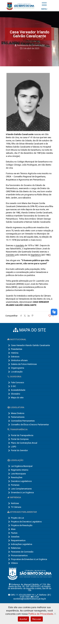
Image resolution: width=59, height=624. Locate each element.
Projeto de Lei (17, 518)
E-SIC (13, 386)
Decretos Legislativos (21, 481)
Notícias (15, 503)
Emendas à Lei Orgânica (22, 492)
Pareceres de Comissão (22, 552)
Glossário (15, 394)
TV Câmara (16, 507)
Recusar (36, 619)
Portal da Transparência (22, 435)
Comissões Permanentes (23, 421)
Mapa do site (17, 397)
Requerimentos (18, 540)
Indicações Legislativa (21, 544)
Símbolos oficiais (19, 360)
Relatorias (15, 548)
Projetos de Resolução (21, 525)
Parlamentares (17, 417)
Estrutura (15, 356)
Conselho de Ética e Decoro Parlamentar (30, 424)
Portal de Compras (20, 439)
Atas (13, 529)
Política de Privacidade (40, 613)
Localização (17, 371)
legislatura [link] (36, 255)
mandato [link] (20, 245)
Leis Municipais (18, 473)
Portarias (15, 485)
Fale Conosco (17, 382)
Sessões (15, 536)
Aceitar (23, 619)
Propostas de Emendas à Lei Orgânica (29, 559)
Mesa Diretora (17, 413)
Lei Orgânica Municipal (21, 466)
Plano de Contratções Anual (24, 443)
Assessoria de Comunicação (31, 45)
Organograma (17, 368)
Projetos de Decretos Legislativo (26, 521)
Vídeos (14, 563)
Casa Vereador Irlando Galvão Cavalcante (30, 345)
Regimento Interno (19, 470)
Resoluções (16, 477)
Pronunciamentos (19, 555)
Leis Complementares (21, 488)
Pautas (14, 533)
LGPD (13, 446)
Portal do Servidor (19, 450)
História (14, 353)
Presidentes (16, 349)
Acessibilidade (18, 390)
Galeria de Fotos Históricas (24, 364)
